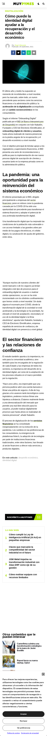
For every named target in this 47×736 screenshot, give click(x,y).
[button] (43, 674)
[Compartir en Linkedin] (23, 52)
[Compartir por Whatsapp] (28, 52)
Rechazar (23, 721)
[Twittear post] (18, 52)
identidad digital (10, 460)
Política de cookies (13, 733)
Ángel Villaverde (20, 45)
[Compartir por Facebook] (13, 52)
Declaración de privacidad (30, 733)
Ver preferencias (23, 728)
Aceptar (23, 714)
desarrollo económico (28, 458)
